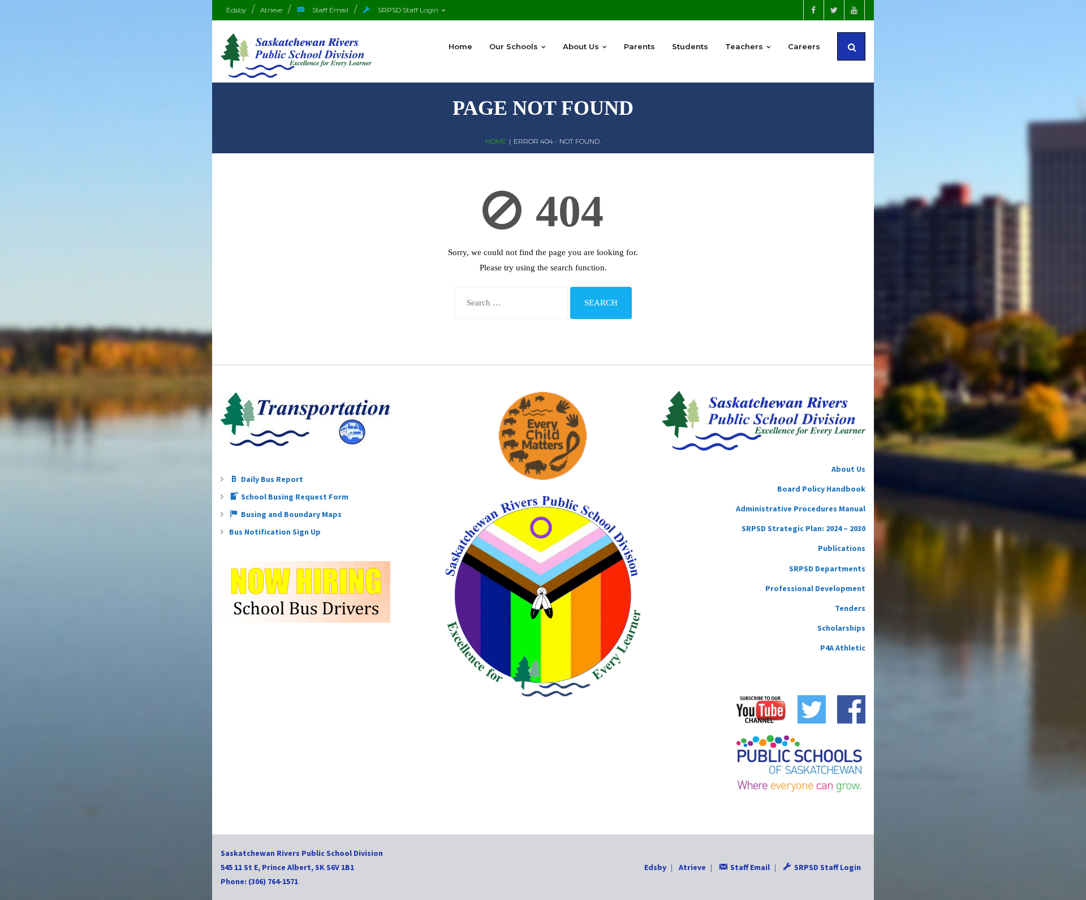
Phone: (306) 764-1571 (259, 881)
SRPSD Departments (827, 568)
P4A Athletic (842, 648)
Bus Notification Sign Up (275, 532)
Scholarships (841, 628)
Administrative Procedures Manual (800, 508)
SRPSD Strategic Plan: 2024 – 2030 (803, 528)
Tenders (850, 608)
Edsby (236, 10)
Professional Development (815, 588)
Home (495, 141)
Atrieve (271, 10)
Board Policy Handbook (821, 489)
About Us (848, 469)
